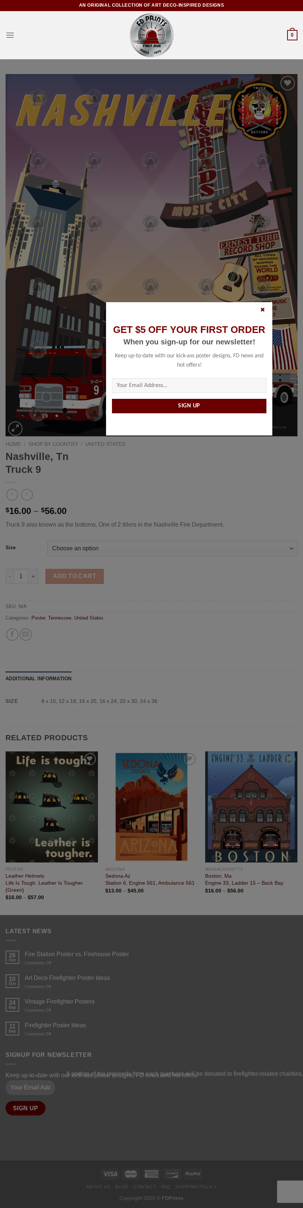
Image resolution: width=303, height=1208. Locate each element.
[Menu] (10, 35)
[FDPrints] (152, 35)
